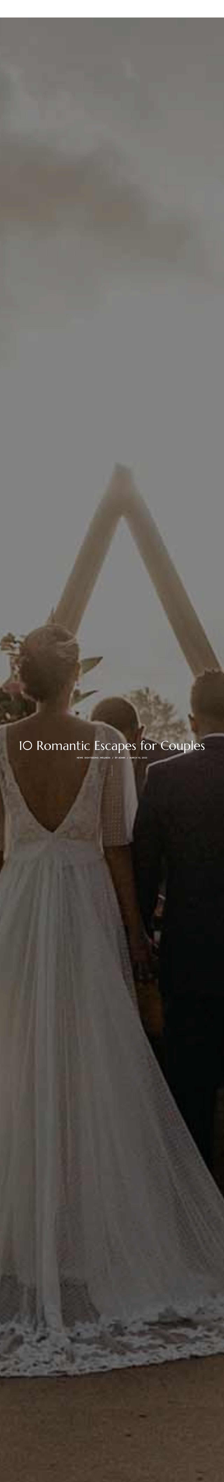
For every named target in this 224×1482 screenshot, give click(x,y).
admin (121, 757)
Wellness (105, 757)
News (80, 757)
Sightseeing (92, 757)
